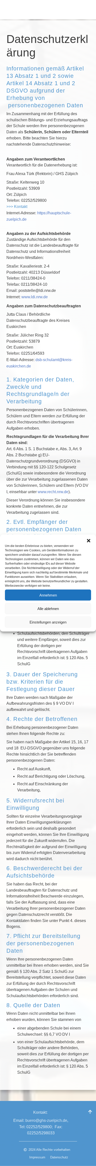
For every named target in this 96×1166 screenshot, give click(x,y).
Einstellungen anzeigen (48, 622)
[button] (88, 540)
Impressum (37, 1157)
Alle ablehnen (48, 608)
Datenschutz (59, 1157)
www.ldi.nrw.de (34, 297)
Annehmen (48, 595)
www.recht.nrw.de (53, 492)
